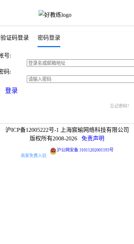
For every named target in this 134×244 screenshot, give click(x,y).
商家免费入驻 (33, 155)
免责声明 (92, 138)
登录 (11, 90)
